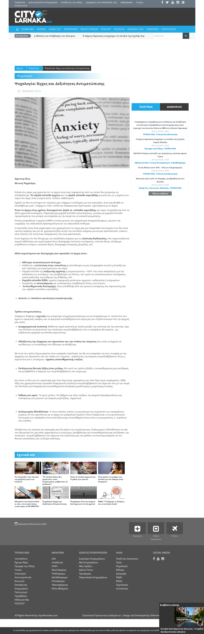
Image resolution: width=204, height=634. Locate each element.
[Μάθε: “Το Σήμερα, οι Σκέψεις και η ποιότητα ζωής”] (111, 492)
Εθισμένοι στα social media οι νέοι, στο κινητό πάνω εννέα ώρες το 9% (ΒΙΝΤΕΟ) (27, 504)
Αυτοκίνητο (122, 588)
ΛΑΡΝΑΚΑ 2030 (135, 29)
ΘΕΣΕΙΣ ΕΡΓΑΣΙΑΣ (89, 29)
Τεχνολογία (122, 584)
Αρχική (19, 68)
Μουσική (164, 188)
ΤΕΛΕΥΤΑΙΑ (146, 107)
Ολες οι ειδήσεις (160, 193)
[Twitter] (168, 2)
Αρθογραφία (127, 2)
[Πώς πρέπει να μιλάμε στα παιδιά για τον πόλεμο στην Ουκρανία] (111, 467)
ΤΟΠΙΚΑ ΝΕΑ (27, 29)
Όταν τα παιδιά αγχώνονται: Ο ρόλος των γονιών (83, 478)
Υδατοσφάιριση (60, 584)
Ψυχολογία (34, 68)
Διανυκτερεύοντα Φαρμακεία (43, 2)
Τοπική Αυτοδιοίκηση (166, 134)
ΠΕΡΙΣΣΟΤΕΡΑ (168, 29)
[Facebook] (163, 2)
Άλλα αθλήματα (60, 588)
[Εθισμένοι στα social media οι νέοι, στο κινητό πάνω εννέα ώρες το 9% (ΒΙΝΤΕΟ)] (28, 492)
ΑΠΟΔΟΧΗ (168, 631)
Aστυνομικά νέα (23, 577)
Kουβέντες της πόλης (71, 2)
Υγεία (119, 562)
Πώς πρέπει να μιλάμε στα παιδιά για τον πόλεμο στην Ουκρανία (110, 479)
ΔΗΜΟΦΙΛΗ (174, 107)
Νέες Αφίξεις (85, 566)
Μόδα (119, 581)
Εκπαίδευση (21, 584)
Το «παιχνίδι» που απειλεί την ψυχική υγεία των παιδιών (27, 479)
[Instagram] (179, 2)
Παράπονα (20, 2)
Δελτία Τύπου (86, 569)
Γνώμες (139, 2)
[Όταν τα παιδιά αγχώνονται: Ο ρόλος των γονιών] (83, 467)
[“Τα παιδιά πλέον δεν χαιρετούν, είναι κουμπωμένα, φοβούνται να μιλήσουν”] (55, 467)
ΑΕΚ (54, 558)
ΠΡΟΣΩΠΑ (119, 29)
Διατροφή (121, 573)
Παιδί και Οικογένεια (127, 558)
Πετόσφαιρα (58, 581)
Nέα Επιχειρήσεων (88, 562)
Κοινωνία (154, 188)
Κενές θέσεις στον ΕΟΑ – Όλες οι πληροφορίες (160, 167)
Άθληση (120, 569)
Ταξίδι (119, 577)
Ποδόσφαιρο (58, 573)
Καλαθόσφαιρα (178, 162)
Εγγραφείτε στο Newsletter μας (101, 2)
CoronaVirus (21, 558)
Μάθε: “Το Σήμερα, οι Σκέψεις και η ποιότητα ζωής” (111, 502)
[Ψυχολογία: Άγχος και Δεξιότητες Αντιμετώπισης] (55, 492)
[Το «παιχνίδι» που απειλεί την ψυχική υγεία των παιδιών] (28, 467)
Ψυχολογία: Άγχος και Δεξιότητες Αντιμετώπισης (67, 68)
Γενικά (18, 569)
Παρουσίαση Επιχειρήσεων (93, 577)
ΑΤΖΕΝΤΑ (41, 29)
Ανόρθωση (57, 562)
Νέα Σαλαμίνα (59, 569)
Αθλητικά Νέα (141, 162)
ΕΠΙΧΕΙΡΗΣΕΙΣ (71, 29)
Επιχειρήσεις (21, 588)
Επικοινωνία (21, 5)
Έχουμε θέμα (21, 562)
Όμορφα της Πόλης (153, 148)
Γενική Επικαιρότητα (159, 162)
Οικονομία (20, 573)
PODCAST (106, 29)
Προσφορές (85, 573)
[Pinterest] (184, 2)
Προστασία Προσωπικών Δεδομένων (101, 615)
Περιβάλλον (21, 595)
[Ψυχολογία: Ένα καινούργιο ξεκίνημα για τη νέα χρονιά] (83, 492)
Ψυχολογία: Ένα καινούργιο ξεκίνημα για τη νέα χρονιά (82, 502)
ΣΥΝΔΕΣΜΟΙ (152, 29)
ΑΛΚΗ (54, 566)
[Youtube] (173, 2)
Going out (143, 188)
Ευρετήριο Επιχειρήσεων (92, 558)
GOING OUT (55, 29)
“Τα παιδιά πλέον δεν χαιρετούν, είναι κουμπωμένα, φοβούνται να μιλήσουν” (55, 480)
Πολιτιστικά (21, 592)
